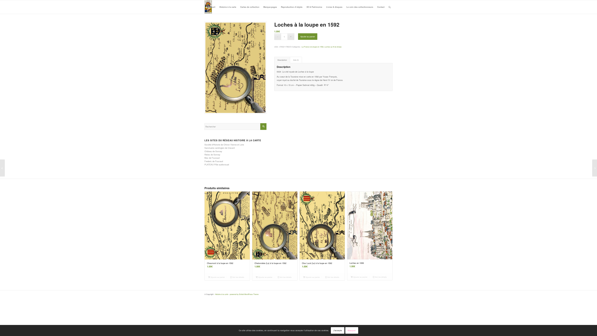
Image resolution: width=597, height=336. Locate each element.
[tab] (282, 60)
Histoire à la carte (221, 294)
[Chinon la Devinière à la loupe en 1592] (594, 168)
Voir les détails (238, 277)
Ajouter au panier (307, 36)
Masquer (352, 330)
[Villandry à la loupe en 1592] (2, 168)
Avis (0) (296, 60)
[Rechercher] (389, 7)
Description (282, 60)
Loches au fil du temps (333, 46)
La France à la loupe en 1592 (313, 46)
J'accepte (337, 330)
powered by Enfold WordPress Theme (244, 294)
